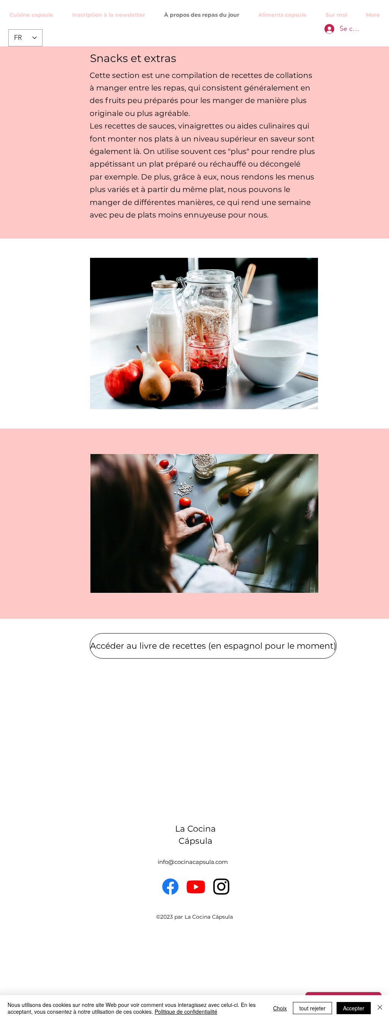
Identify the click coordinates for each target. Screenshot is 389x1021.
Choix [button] (280, 1008)
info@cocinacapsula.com (193, 861)
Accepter (353, 1008)
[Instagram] (221, 886)
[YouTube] (196, 886)
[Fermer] (379, 1008)
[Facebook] (170, 886)
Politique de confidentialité (186, 1011)
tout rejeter (312, 1008)
